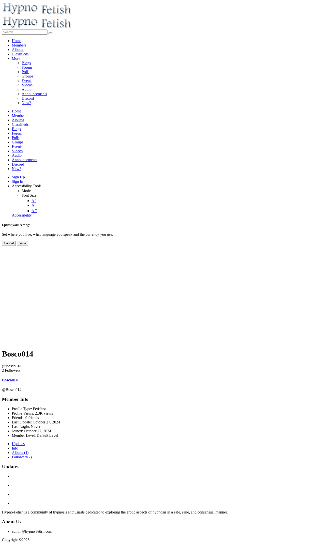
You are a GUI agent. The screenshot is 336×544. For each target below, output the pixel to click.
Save (22, 243)
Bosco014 (10, 380)
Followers (22, 457)
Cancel (9, 243)
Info (15, 448)
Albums (20, 453)
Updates (18, 444)
